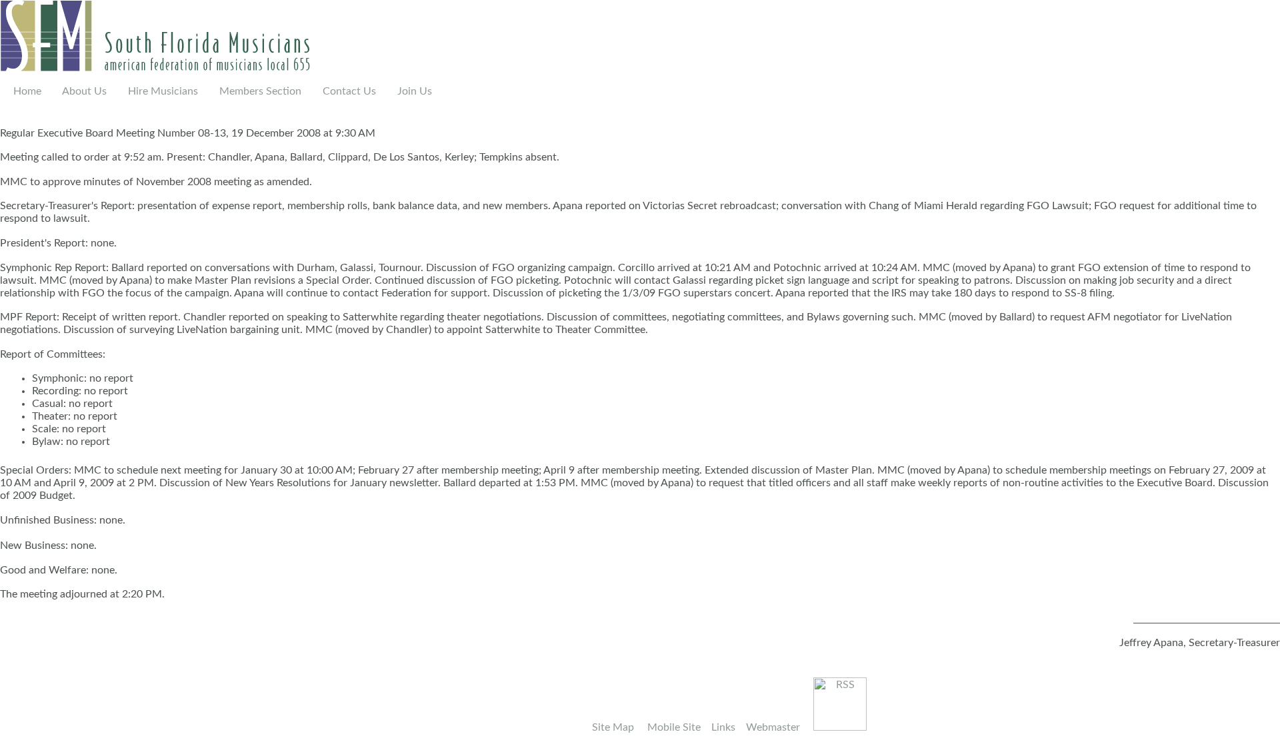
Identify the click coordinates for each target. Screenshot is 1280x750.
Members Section (253, 91)
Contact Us (351, 91)
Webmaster (773, 727)
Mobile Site (674, 727)
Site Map (613, 727)
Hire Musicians (164, 91)
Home (27, 91)
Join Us (414, 91)
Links (723, 727)
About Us (85, 91)
